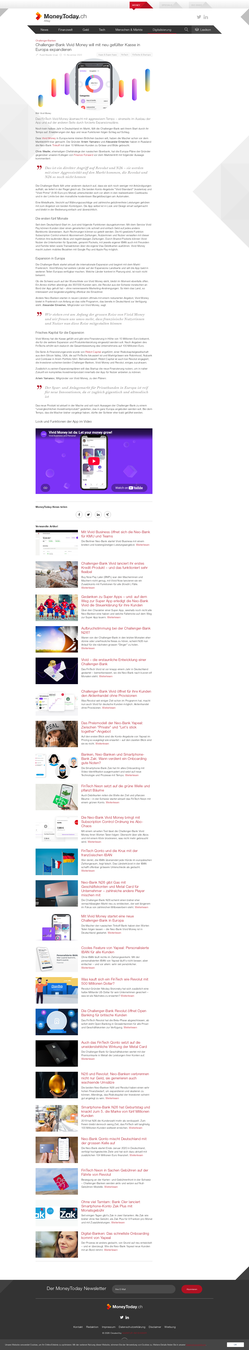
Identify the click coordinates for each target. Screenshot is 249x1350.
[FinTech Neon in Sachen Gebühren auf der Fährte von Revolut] (57, 1180)
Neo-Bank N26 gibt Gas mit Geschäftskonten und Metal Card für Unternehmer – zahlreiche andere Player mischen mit (113, 888)
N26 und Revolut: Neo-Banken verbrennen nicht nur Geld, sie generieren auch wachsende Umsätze (115, 1078)
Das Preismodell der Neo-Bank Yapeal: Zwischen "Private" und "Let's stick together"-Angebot (112, 727)
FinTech (124, 54)
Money (136, 5)
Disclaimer (155, 1326)
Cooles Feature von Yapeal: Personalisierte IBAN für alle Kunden (115, 949)
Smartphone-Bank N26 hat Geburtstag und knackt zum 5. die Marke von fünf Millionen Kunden (115, 1111)
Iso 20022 (196, 5)
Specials (167, 5)
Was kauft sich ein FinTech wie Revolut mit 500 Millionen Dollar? (114, 981)
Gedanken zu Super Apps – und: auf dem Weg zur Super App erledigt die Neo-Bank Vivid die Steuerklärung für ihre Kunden (114, 600)
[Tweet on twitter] (88, 514)
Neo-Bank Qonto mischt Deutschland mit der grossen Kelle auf (114, 1140)
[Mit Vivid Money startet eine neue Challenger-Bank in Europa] (57, 926)
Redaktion (92, 1326)
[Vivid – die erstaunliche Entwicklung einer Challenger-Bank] (57, 670)
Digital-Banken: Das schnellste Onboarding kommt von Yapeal (115, 1235)
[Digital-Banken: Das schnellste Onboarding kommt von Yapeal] (57, 1244)
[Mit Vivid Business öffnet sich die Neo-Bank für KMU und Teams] (57, 542)
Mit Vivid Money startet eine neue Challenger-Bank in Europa (107, 918)
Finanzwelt (65, 29)
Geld (86, 29)
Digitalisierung (162, 29)
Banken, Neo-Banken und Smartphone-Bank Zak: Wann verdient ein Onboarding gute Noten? (114, 758)
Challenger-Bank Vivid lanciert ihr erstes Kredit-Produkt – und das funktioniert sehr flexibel (114, 567)
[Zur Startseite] (124, 1306)
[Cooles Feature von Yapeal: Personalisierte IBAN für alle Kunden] (57, 958)
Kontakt (78, 1326)
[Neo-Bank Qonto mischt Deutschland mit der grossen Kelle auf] (57, 1149)
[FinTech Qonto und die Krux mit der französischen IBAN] (57, 861)
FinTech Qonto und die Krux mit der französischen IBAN (109, 852)
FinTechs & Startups (141, 54)
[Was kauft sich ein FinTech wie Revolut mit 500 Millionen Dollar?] (57, 990)
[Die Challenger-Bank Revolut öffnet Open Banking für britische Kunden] (57, 1021)
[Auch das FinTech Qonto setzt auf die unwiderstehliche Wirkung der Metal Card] (57, 1053)
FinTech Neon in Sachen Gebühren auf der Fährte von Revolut (114, 1172)
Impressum (109, 1326)
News (44, 29)
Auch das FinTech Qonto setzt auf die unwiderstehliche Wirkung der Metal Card (114, 1044)
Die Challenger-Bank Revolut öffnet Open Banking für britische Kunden (113, 1013)
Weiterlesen (142, 544)
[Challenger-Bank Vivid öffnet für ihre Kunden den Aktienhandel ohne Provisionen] (57, 702)
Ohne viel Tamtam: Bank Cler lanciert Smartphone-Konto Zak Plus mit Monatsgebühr (110, 1206)
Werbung (170, 1326)
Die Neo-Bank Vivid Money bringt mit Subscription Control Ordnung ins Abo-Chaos (112, 821)
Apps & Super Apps (107, 54)
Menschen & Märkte (129, 29)
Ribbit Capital (93, 351)
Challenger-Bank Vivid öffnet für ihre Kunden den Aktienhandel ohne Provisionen (116, 693)
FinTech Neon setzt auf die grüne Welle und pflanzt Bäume (115, 788)
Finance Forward (83, 154)
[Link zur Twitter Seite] (199, 17)
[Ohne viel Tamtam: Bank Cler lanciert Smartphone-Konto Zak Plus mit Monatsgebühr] (57, 1212)
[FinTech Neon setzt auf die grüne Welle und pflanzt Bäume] (57, 796)
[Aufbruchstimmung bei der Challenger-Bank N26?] (57, 639)
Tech (102, 29)
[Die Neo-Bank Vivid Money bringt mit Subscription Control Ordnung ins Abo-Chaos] (57, 828)
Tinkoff (56, 145)
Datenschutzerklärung (132, 1326)
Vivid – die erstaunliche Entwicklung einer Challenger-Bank (113, 661)
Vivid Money (49, 138)
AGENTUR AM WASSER (134, 1333)
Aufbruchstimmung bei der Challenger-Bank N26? (116, 630)
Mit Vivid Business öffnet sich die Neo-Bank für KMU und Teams (115, 534)
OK (235, 1344)
